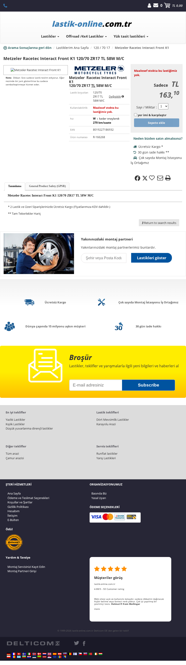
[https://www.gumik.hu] (100, 654)
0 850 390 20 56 (7, 5)
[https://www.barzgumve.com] (24, 657)
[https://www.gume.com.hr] (29, 657)
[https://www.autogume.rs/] (49, 657)
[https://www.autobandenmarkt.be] (70, 654)
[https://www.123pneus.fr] (14, 654)
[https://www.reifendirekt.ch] (19, 654)
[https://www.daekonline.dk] (39, 654)
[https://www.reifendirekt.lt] (39, 657)
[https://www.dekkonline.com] (34, 654)
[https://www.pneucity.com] (90, 654)
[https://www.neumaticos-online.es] (54, 654)
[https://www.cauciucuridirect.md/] (59, 657)
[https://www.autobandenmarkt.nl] (44, 654)
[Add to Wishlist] (152, 178)
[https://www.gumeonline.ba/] (65, 657)
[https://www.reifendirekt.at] (59, 654)
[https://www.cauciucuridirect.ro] (14, 657)
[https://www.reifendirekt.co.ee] (34, 657)
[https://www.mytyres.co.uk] (49, 654)
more (97, 608)
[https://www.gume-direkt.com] (65, 654)
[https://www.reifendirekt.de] (8, 654)
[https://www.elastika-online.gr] (19, 657)
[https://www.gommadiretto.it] (29, 654)
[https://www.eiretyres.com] (95, 654)
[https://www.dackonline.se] (24, 654)
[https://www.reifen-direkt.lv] (44, 657)
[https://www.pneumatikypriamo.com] (85, 654)
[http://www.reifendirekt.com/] (54, 657)
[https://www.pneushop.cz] (80, 654)
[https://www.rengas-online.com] (75, 654)
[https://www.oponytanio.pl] (8, 657)
